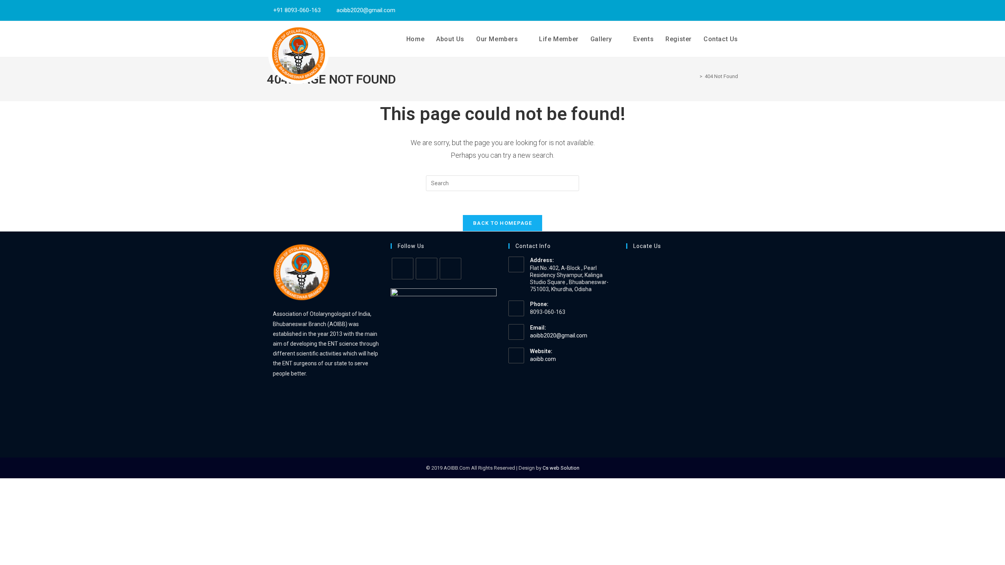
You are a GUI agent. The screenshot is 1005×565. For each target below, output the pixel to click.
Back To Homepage (502, 223)
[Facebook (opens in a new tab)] (725, 10)
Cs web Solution (561, 468)
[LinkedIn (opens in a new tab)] (734, 10)
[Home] (695, 76)
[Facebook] (426, 268)
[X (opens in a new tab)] (715, 10)
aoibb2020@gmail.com (558, 335)
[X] (402, 268)
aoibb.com (543, 359)
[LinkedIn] (450, 268)
